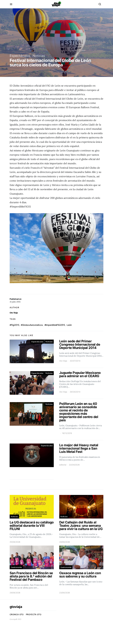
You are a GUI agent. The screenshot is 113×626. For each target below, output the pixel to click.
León (69, 325)
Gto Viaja (14, 312)
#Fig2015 (14, 325)
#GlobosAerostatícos (32, 325)
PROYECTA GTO (33, 614)
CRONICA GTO (17, 614)
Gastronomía (16, 567)
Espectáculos (20, 56)
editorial (62, 465)
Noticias (39, 56)
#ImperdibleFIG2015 (55, 325)
